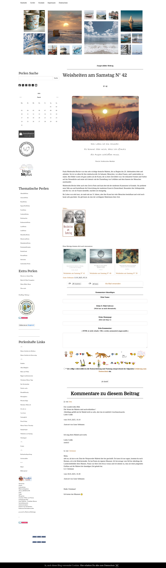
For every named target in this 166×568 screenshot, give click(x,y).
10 (21, 114)
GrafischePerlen (24, 214)
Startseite (23, 3)
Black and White (24, 371)
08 (50, 110)
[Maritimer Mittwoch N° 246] (64, 50)
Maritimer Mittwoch (25, 404)
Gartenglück (23, 417)
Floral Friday (23, 421)
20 (39, 117)
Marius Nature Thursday (26, 425)
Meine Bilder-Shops (25, 284)
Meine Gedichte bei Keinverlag (28, 355)
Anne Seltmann (68, 278)
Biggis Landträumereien (26, 375)
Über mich (23, 288)
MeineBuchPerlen (25, 234)
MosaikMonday (24, 392)
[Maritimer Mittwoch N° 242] (89, 15)
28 (45, 121)
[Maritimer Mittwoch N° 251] (34, 21)
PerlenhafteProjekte (25, 247)
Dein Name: (105, 297)
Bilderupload (23, 471)
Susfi (20, 492)
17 (21, 117)
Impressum (51, 3)
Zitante (20, 485)
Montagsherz (23, 396)
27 (39, 121)
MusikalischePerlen (25, 243)
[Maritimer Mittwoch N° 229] (137, 49)
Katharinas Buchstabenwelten (26, 508)
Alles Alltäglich (24, 367)
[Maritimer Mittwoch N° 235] (126, 49)
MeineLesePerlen (24, 239)
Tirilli (20, 494)
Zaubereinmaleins (23, 505)
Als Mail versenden (113, 284)
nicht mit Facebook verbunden (69, 283)
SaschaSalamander (23, 503)
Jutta (70, 402)
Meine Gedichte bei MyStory (28, 351)
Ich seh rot (23, 409)
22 (50, 117)
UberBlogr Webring (24, 295)
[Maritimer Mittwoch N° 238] (101, 38)
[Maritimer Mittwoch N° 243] (77, 50)
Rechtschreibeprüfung (26, 454)
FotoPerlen (23, 210)
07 (45, 110)
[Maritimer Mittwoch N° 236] (126, 38)
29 (50, 121)
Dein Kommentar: (105, 329)
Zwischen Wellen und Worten (26, 497)
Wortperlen (21, 483)
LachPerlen (23, 226)
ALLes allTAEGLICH (24, 490)
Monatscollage (24, 400)
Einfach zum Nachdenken (25, 506)
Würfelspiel (23, 438)
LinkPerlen (23, 230)
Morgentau (21, 496)
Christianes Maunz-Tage (26, 380)
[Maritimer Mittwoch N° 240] (101, 15)
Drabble (22, 363)
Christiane (72, 451)
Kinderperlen (23, 218)
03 (21, 110)
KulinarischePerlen (25, 222)
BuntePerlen (23, 201)
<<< (21, 97)
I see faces (23, 413)
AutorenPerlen (24, 197)
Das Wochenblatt (24, 384)
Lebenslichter (22, 487)
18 (27, 117)
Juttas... (65, 208)
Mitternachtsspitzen (24, 489)
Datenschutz (63, 3)
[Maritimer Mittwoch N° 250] (34, 44)
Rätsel (21, 466)
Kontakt (41, 3)
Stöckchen (23, 259)
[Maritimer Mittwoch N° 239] (113, 15)
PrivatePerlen (23, 255)
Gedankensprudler (23, 499)
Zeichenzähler (24, 458)
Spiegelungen (24, 429)
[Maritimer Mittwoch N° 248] (52, 50)
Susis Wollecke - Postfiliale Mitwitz (28, 501)
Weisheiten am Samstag (26, 433)
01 (50, 106)
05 (33, 110)
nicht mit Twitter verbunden (90, 283)
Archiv (32, 3)
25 (27, 121)
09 (56, 110)
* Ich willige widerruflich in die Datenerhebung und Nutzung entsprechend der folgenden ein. (105, 370)
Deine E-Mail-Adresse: (105, 307)
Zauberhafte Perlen (25, 263)
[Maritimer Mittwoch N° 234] (137, 38)
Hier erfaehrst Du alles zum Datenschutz (97, 565)
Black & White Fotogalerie (27, 280)
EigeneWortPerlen (25, 205)
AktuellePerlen (24, 193)
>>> (57, 97)
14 (45, 114)
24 (21, 121)
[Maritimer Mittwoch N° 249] (65, 27)
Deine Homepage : (105, 318)
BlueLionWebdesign (30, 512)
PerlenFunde (23, 251)
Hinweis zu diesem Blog (26, 276)
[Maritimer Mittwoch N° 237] (132, 21)
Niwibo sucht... (24, 388)
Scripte (22, 446)
